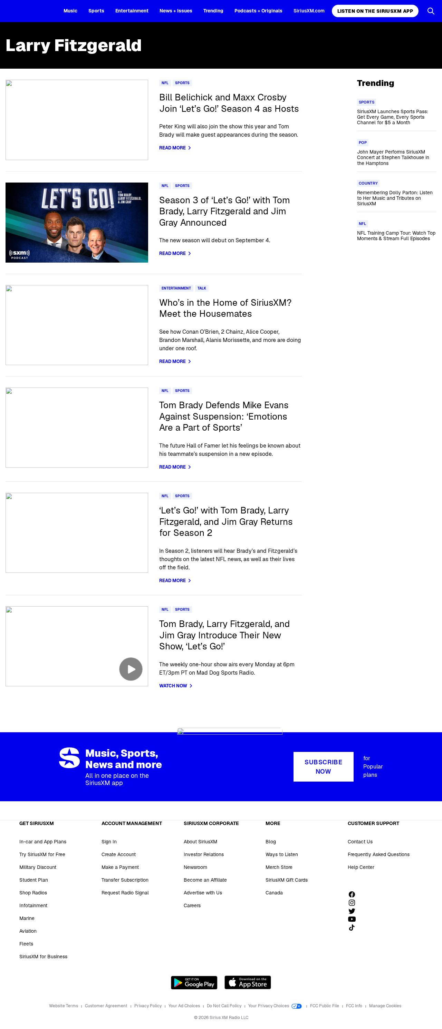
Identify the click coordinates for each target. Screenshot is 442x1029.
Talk (202, 288)
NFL (165, 83)
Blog (271, 842)
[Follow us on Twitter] (354, 911)
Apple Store (247, 982)
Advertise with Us (203, 893)
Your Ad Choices (185, 1006)
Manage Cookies (385, 1006)
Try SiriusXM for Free (42, 854)
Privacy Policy (148, 1006)
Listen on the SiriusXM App (375, 11)
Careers (192, 905)
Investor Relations (204, 854)
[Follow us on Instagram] (354, 903)
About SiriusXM (200, 842)
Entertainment (131, 11)
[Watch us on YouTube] (354, 919)
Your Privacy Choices (269, 1006)
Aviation (28, 931)
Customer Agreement (106, 1006)
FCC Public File (325, 1006)
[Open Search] (431, 11)
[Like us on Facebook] (354, 894)
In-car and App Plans (42, 842)
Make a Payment (120, 867)
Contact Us (360, 842)
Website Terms (64, 1006)
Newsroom (195, 867)
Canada (274, 893)
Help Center (361, 867)
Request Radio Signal (125, 893)
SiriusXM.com (309, 11)
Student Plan (33, 880)
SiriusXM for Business (43, 956)
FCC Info (354, 1006)
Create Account (119, 854)
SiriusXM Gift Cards (287, 880)
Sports (96, 11)
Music (70, 11)
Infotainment (33, 905)
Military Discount (37, 867)
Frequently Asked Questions (379, 854)
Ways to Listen (282, 854)
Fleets (26, 944)
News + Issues (176, 11)
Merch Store (279, 867)
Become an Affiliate (205, 880)
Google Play (194, 982)
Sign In (109, 842)
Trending (213, 11)
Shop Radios (33, 893)
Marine (27, 918)
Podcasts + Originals (258, 11)
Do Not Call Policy (224, 1006)
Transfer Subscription (125, 880)
